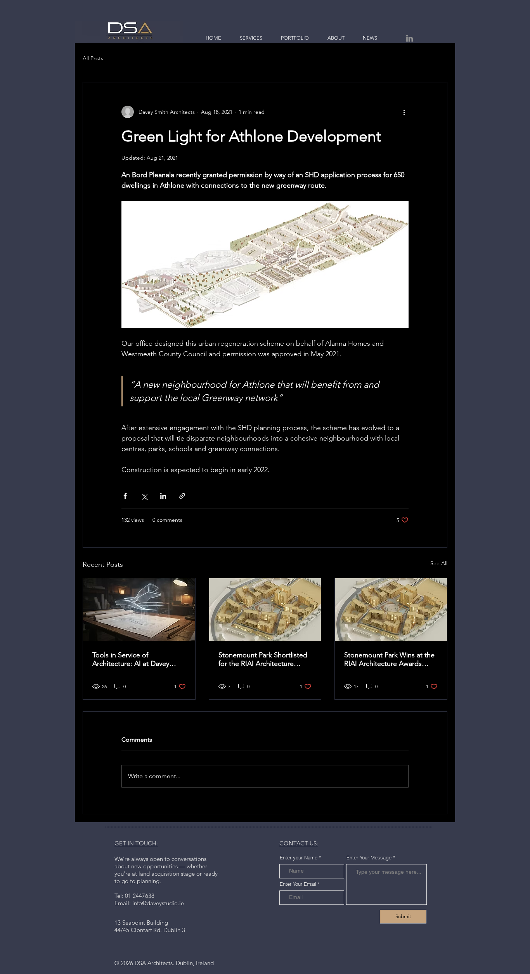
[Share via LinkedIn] (163, 496)
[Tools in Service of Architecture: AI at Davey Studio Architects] (139, 609)
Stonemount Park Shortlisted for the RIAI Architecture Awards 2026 (262, 659)
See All (438, 563)
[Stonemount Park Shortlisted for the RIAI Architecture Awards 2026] (265, 609)
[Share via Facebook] (125, 496)
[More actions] (404, 112)
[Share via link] (182, 496)
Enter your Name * (300, 857)
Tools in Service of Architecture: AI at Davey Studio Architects (130, 659)
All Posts (93, 58)
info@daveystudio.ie (158, 903)
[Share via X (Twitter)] (144, 496)
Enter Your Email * (300, 884)
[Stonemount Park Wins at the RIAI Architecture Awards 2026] (391, 609)
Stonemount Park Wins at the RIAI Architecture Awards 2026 (389, 659)
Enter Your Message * (370, 857)
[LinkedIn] (409, 38)
